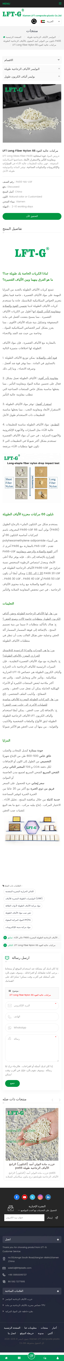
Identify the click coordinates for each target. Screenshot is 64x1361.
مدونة (41, 1333)
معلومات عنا (30, 1328)
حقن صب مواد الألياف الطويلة (18, 913)
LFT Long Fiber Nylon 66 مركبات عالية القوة (34, 945)
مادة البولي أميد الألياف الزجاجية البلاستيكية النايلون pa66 (32, 1166)
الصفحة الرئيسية (13, 37)
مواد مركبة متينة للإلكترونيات (17, 927)
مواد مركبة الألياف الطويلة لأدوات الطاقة (22, 905)
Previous (53, 1100)
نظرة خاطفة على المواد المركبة (19, 1311)
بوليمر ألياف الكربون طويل (19, 76)
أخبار (54, 1328)
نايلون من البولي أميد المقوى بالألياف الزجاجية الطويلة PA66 (32, 41)
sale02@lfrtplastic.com (19, 1268)
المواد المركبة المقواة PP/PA (18, 920)
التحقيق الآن (32, 216)
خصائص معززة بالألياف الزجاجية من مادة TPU (25, 1305)
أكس (50, 1333)
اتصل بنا (12, 1333)
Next (59, 1100)
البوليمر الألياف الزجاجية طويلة (41, 37)
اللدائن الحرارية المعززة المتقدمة (19, 891)
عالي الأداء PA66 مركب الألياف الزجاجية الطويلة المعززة (37, 937)
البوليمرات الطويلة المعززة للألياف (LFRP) (24, 898)
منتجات (44, 1328)
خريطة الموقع (27, 1333)
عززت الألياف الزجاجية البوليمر (18, 1299)
